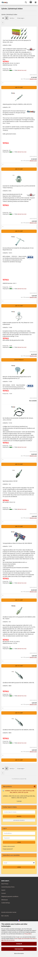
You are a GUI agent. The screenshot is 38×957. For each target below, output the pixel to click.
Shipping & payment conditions (9, 896)
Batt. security (5, 915)
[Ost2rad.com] (4, 2)
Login (19, 842)
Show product (19, 359)
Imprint (3, 890)
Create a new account (9, 846)
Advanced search (19, 820)
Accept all (19, 943)
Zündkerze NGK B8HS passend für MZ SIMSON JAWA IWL (18, 682)
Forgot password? (8, 849)
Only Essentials (19, 949)
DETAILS (5, 61)
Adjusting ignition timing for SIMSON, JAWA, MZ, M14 (17, 104)
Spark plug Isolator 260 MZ (10, 481)
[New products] (34, 787)
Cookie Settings (5, 902)
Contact (3, 893)
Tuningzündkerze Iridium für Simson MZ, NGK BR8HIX (17, 543)
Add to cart (19, 87)
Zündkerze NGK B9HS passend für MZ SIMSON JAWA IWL (18, 729)
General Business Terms (7, 887)
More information (19, 953)
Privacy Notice (28, 933)
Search (19, 816)
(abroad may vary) (21, 70)
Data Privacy (4, 883)
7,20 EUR (19, 801)
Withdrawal (4, 899)
